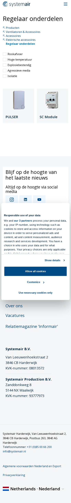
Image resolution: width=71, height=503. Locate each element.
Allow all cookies (35, 271)
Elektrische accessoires (21, 40)
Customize (33, 282)
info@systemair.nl (14, 451)
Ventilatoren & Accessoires (23, 32)
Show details (52, 260)
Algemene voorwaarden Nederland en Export (32, 466)
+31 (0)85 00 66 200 (39, 447)
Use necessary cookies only (36, 292)
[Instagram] (12, 199)
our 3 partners (23, 220)
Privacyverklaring (14, 475)
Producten (12, 27)
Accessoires (13, 36)
